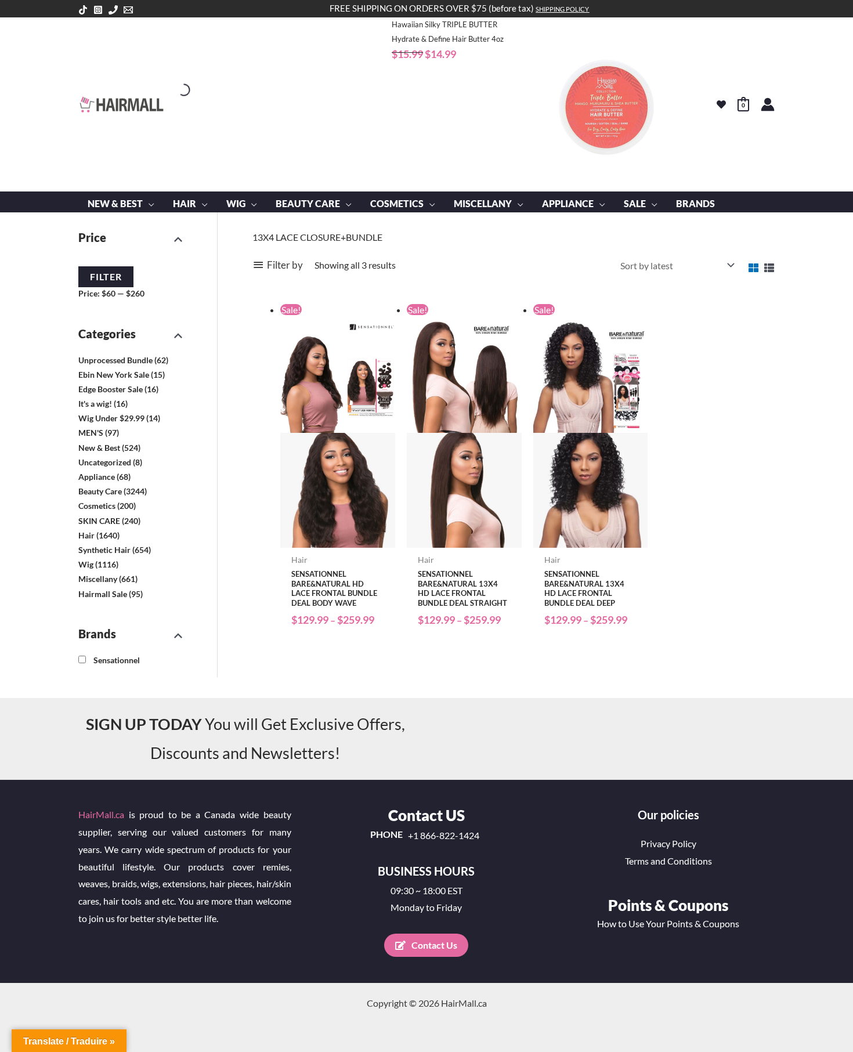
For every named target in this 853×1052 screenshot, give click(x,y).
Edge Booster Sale (110, 389)
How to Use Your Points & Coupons (668, 923)
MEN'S (90, 433)
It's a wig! (95, 403)
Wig (85, 564)
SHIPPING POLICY (562, 9)
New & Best (99, 448)
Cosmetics (96, 506)
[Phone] (113, 10)
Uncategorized (104, 462)
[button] (148, 203)
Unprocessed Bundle (115, 360)
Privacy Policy (668, 843)
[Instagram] (98, 10)
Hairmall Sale (102, 594)
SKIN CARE (99, 521)
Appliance (96, 477)
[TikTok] (83, 10)
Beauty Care (100, 491)
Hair (86, 535)
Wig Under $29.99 (111, 418)
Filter (106, 276)
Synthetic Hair (104, 550)
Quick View (337, 537)
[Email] (128, 10)
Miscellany (97, 579)
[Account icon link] (768, 104)
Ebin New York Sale (113, 374)
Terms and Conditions (668, 860)
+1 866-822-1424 (443, 835)
